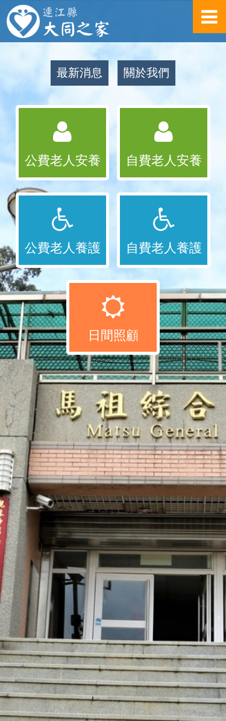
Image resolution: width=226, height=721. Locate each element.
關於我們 (146, 73)
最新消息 (79, 73)
